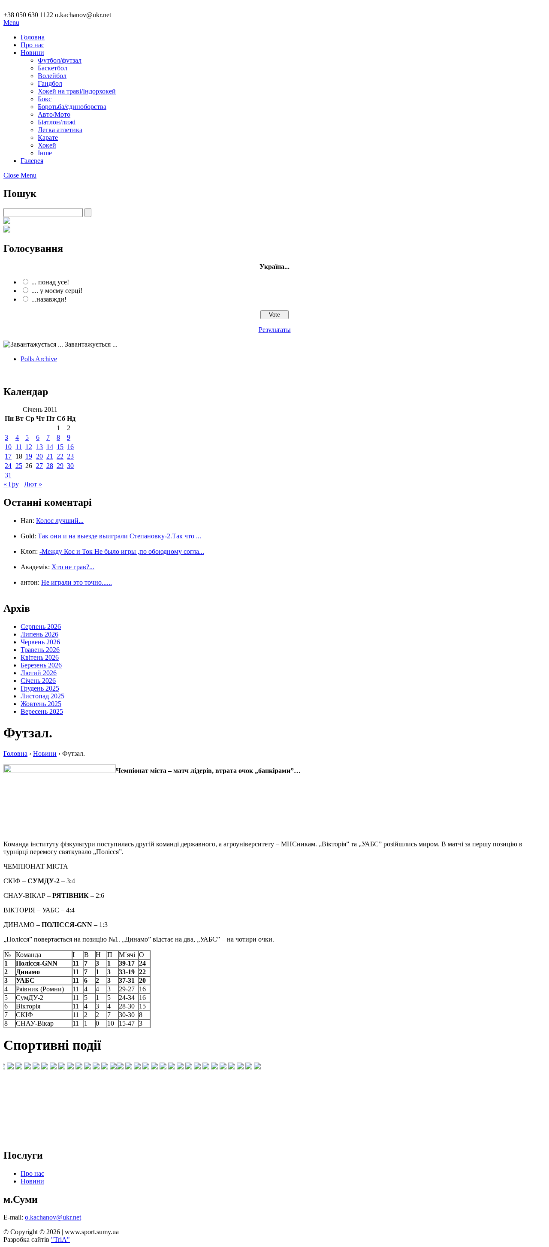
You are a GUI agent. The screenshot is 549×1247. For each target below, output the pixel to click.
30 (70, 465)
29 (60, 465)
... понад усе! (50, 282)
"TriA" (60, 1239)
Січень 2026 (38, 680)
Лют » (33, 484)
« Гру (11, 484)
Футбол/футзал (59, 60)
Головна (33, 37)
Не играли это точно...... (76, 582)
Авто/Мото (54, 114)
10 (8, 446)
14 (49, 446)
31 (8, 475)
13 (39, 446)
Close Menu (19, 175)
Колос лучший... (60, 520)
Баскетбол (52, 68)
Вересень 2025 (42, 711)
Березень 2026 (41, 665)
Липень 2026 (39, 634)
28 (49, 465)
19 (28, 456)
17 (8, 456)
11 (18, 446)
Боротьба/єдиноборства (72, 106)
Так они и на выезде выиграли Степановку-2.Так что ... (119, 536)
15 (60, 446)
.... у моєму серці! (56, 290)
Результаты (275, 329)
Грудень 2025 (40, 688)
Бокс (44, 99)
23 (70, 456)
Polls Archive (39, 358)
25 (18, 465)
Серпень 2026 (41, 626)
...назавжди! (48, 299)
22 (60, 456)
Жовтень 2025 (41, 703)
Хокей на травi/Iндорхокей (77, 91)
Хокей (47, 145)
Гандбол (50, 83)
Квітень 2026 (40, 657)
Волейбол (52, 75)
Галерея (32, 160)
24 (8, 465)
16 (70, 446)
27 (39, 465)
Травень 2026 (40, 649)
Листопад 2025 (42, 696)
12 (28, 446)
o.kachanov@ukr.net (53, 1217)
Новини (32, 52)
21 (49, 456)
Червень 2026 (40, 642)
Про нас (32, 44)
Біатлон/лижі (56, 122)
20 (39, 456)
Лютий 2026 (39, 672)
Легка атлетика (60, 129)
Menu (11, 22)
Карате (48, 137)
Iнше (45, 153)
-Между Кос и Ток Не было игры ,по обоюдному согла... (121, 551)
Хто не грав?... (72, 567)
